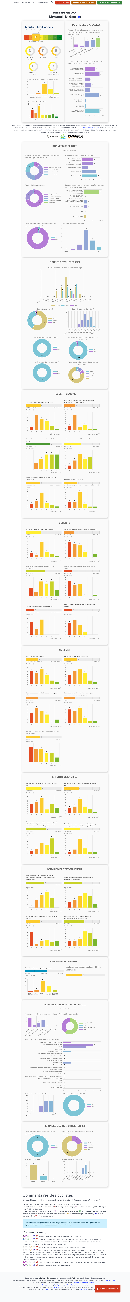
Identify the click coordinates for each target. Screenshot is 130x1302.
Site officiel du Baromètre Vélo (110, 3)
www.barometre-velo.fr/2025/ (91, 127)
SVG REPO (58, 1287)
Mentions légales (82, 1285)
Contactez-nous (47, 1285)
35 (79, 17)
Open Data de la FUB (111, 1280)
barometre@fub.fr (45, 129)
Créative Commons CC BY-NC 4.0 (85, 1283)
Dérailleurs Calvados (87, 3)
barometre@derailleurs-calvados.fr (100, 129)
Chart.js (84, 1289)
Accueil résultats (42, 3)
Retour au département (22, 3)
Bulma (48, 1289)
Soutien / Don (64, 3)
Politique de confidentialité (63, 1285)
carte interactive (51, 1225)
